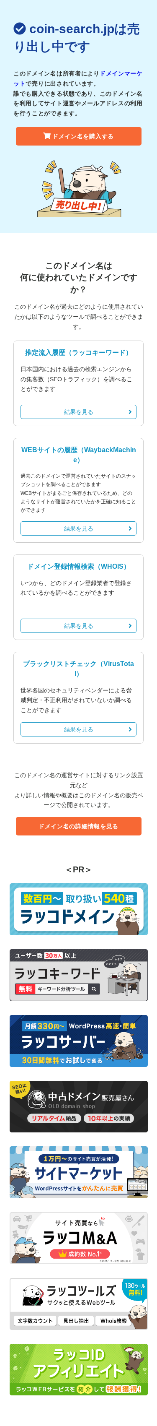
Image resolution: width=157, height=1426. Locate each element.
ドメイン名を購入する (83, 136)
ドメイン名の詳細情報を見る (78, 826)
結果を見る (78, 412)
